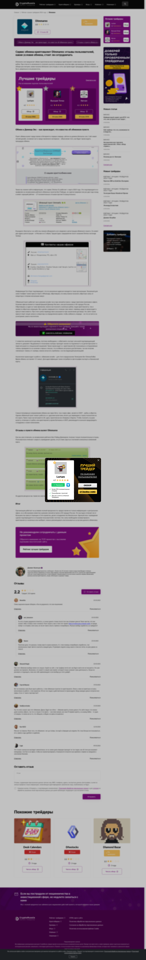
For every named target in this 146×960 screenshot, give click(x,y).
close (98, 460)
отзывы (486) (88, 492)
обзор (87, 485)
